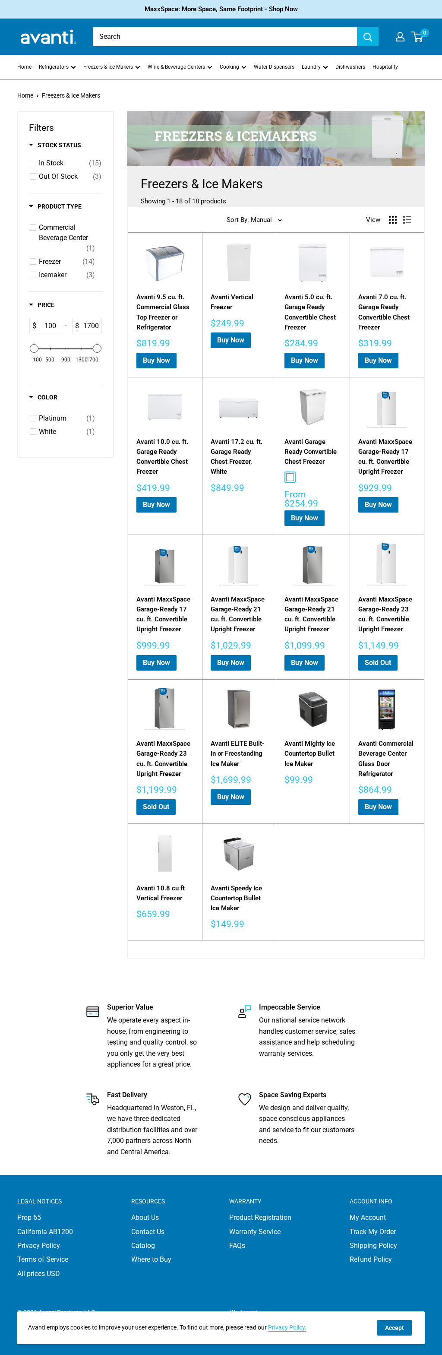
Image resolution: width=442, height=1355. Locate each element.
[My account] (400, 36)
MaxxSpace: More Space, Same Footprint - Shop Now (221, 9)
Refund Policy (371, 1259)
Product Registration (260, 1217)
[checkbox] (70, 163)
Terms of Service (42, 1259)
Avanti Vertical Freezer (232, 302)
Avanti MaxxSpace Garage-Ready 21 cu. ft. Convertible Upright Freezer (238, 614)
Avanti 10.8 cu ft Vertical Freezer (160, 893)
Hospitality (385, 67)
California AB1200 (45, 1232)
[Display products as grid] (393, 220)
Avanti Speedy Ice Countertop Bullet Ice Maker (236, 898)
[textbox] (47, 325)
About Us (145, 1217)
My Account (368, 1217)
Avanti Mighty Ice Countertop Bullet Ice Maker (309, 754)
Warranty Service (255, 1232)
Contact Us (147, 1232)
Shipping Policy (373, 1245)
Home (24, 67)
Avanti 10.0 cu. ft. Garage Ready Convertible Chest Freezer (162, 457)
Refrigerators (54, 67)
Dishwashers (350, 67)
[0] (417, 37)
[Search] (368, 36)
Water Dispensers (274, 67)
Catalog (143, 1245)
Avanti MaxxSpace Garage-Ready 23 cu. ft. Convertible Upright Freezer (385, 614)
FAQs (237, 1245)
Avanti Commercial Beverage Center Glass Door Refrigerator (386, 759)
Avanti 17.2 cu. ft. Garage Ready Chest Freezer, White (236, 457)
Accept (394, 1327)
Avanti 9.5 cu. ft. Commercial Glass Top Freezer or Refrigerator (162, 312)
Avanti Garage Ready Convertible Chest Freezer (310, 452)
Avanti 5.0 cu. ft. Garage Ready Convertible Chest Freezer (310, 312)
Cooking (229, 67)
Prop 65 (29, 1217)
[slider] (34, 348)
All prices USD (38, 1274)
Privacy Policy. (287, 1327)
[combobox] (225, 36)
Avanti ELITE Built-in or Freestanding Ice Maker (238, 754)
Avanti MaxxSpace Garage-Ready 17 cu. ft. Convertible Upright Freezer (385, 457)
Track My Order (373, 1232)
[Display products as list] (407, 220)
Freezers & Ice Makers (108, 67)
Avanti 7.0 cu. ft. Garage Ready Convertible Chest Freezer (384, 312)
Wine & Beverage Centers (176, 67)
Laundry (311, 67)
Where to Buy (151, 1259)
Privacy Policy (38, 1245)
